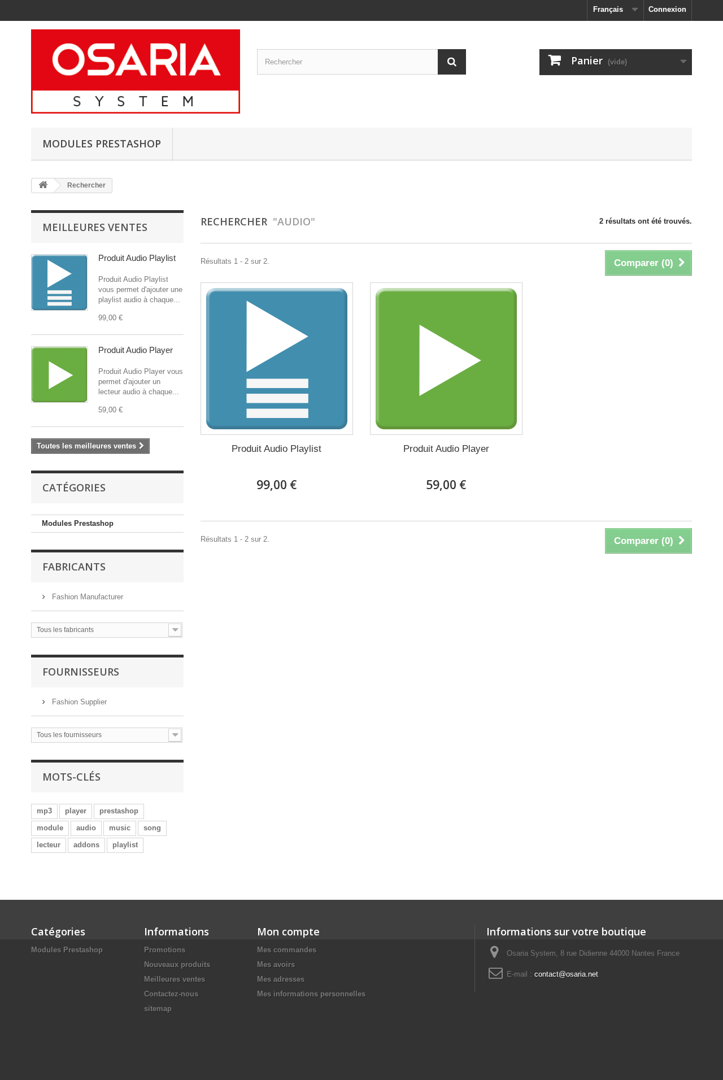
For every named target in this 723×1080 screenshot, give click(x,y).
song (152, 828)
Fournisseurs (80, 671)
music (119, 828)
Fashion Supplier (78, 702)
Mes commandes (286, 950)
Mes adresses (280, 979)
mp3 (44, 811)
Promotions (164, 950)
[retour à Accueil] (43, 185)
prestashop (118, 811)
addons (86, 845)
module (50, 828)
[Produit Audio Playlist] (59, 282)
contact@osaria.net (566, 974)
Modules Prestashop (101, 143)
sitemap (158, 1008)
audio (86, 828)
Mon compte (288, 931)
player (75, 811)
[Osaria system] (135, 71)
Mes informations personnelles (311, 994)
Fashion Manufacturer (86, 597)
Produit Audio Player (135, 350)
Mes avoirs (276, 964)
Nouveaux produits (177, 964)
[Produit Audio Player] (59, 374)
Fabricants (74, 566)
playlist (125, 845)
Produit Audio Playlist (137, 258)
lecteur (48, 845)
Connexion (667, 9)
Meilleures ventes (94, 227)
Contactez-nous (171, 994)
